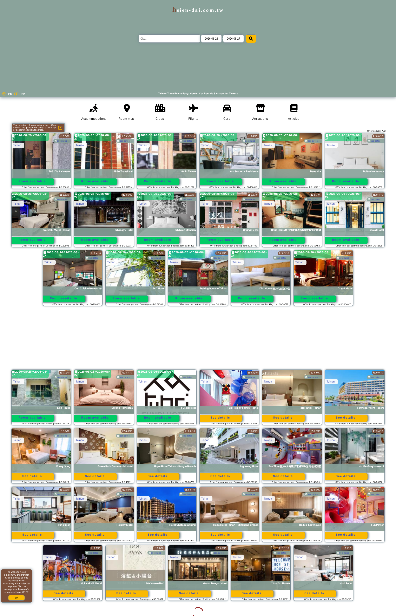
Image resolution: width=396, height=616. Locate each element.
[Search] (251, 38)
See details (220, 417)
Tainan (17, 145)
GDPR (25, 592)
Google (10, 577)
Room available (32, 181)
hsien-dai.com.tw (198, 10)
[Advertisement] (198, 339)
